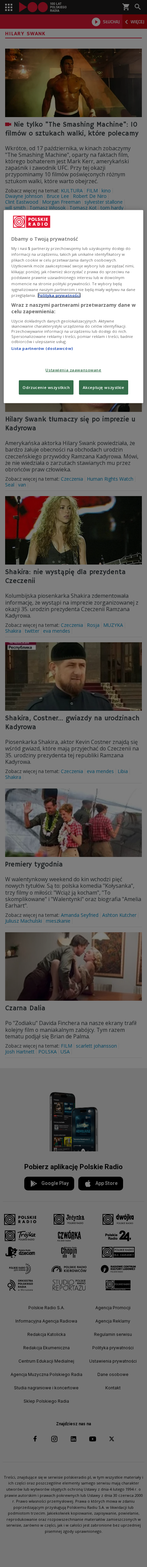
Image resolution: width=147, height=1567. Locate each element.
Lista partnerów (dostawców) (42, 348)
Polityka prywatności (59, 295)
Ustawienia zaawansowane (73, 369)
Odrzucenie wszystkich (46, 387)
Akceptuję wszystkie (103, 387)
